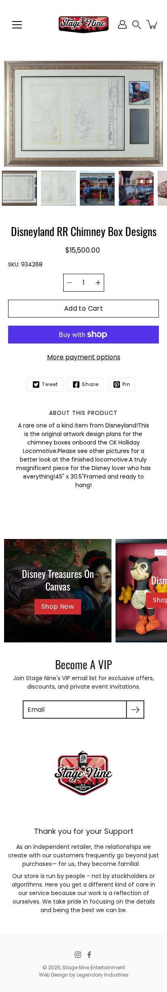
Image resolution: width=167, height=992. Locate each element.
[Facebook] (89, 954)
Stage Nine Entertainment (93, 967)
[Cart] (152, 24)
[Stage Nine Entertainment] (83, 24)
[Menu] (17, 24)
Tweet (50, 384)
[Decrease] (69, 283)
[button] (136, 24)
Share (90, 384)
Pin (126, 384)
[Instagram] (77, 954)
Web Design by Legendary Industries (83, 974)
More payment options (83, 357)
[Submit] (135, 709)
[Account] (122, 24)
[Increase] (98, 283)
